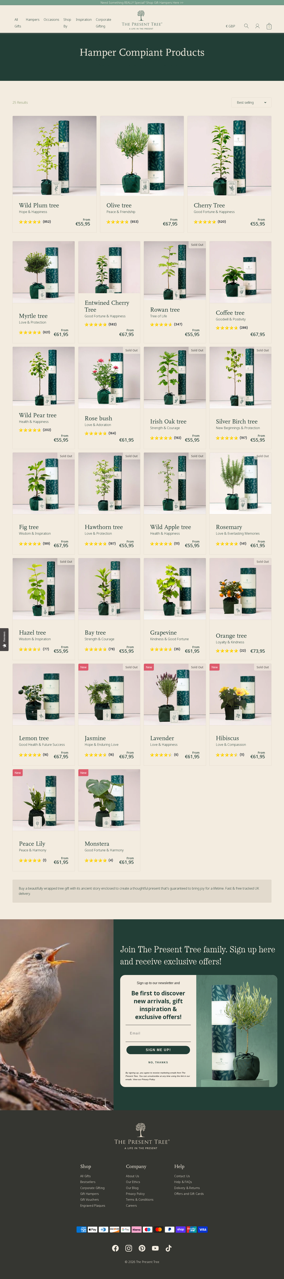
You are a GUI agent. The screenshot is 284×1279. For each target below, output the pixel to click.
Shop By (67, 22)
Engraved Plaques (92, 1206)
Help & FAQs (183, 1182)
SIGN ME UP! (158, 1050)
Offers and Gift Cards (189, 1194)
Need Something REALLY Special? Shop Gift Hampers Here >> (142, 3)
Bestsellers (87, 1182)
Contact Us (182, 1176)
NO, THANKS (158, 1062)
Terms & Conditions (139, 1199)
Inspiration (84, 19)
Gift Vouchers (89, 1199)
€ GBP (230, 26)
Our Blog (132, 1188)
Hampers (33, 19)
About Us (132, 1176)
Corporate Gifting (103, 22)
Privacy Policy (135, 1194)
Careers (131, 1206)
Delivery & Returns (187, 1188)
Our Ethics (133, 1182)
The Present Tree (147, 1262)
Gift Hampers (89, 1194)
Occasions (51, 19)
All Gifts (18, 22)
